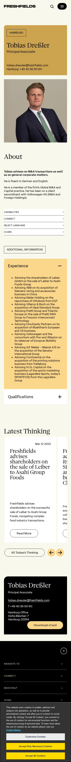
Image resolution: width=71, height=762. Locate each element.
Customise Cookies (35, 736)
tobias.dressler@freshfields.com (27, 65)
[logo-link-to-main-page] (20, 7)
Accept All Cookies (35, 756)
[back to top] (63, 651)
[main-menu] (62, 6)
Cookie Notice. (13, 730)
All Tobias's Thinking (24, 552)
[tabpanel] (35, 489)
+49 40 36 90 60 (31, 69)
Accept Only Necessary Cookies (35, 746)
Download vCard (45, 625)
